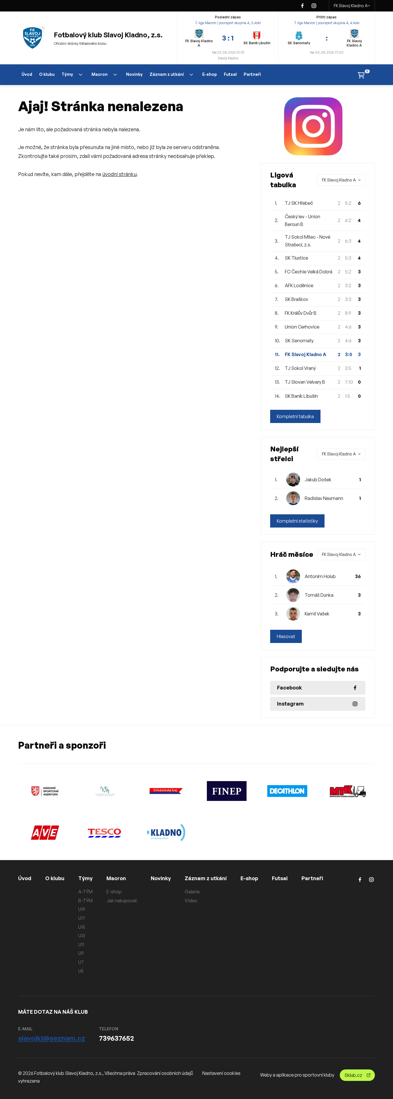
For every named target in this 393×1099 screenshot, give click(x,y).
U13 (81, 935)
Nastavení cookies (221, 1073)
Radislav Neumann (324, 498)
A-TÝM (85, 892)
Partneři (252, 74)
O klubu (47, 74)
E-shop (209, 74)
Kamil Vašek (317, 614)
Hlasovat (286, 636)
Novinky (134, 74)
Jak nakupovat (121, 900)
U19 (81, 909)
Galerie (192, 892)
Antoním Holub (320, 576)
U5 (81, 971)
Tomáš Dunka (319, 595)
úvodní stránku (119, 174)
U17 (81, 918)
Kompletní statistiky (297, 521)
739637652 (116, 1038)
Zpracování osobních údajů (165, 1073)
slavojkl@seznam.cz (51, 1038)
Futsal (230, 74)
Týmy (67, 74)
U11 (81, 944)
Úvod (27, 74)
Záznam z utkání (167, 74)
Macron (99, 74)
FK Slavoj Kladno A (351, 5)
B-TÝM (85, 900)
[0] (361, 74)
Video (191, 900)
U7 (81, 962)
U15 (81, 927)
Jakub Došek (318, 479)
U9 (81, 953)
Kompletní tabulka (295, 416)
